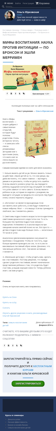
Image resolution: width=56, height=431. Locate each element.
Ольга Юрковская (44, 111)
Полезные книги (41, 30)
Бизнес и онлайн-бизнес (18, 425)
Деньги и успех (14, 419)
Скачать (6, 308)
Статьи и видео (27, 30)
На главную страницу (11, 30)
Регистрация (28, 3)
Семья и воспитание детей (19, 427)
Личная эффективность (17, 422)
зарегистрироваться (28, 383)
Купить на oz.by (9, 302)
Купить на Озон (10, 297)
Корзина (44, 3)
